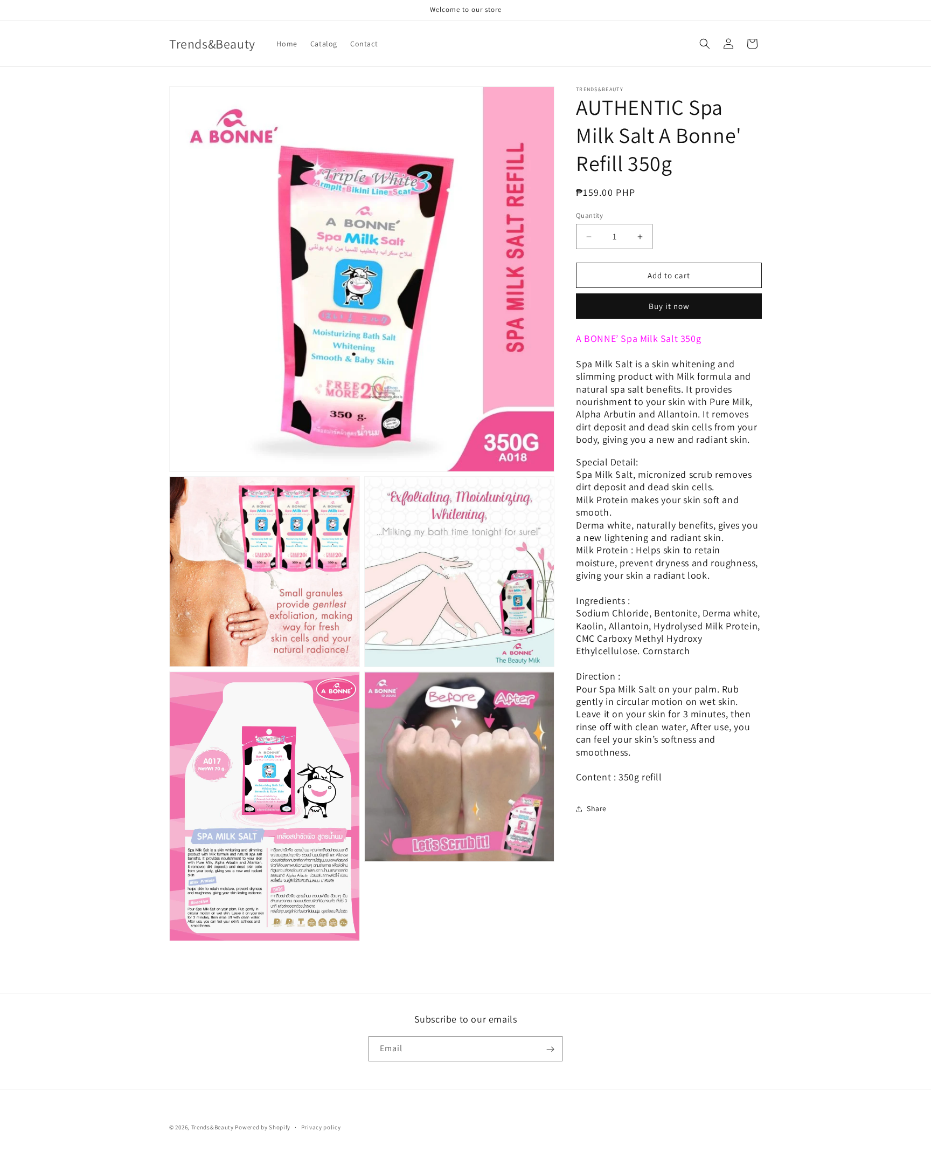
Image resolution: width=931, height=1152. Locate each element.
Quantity (589, 215)
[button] (705, 44)
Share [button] (597, 809)
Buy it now (669, 306)
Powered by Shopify (262, 1127)
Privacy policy (321, 1126)
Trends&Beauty (212, 1127)
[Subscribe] (550, 1049)
